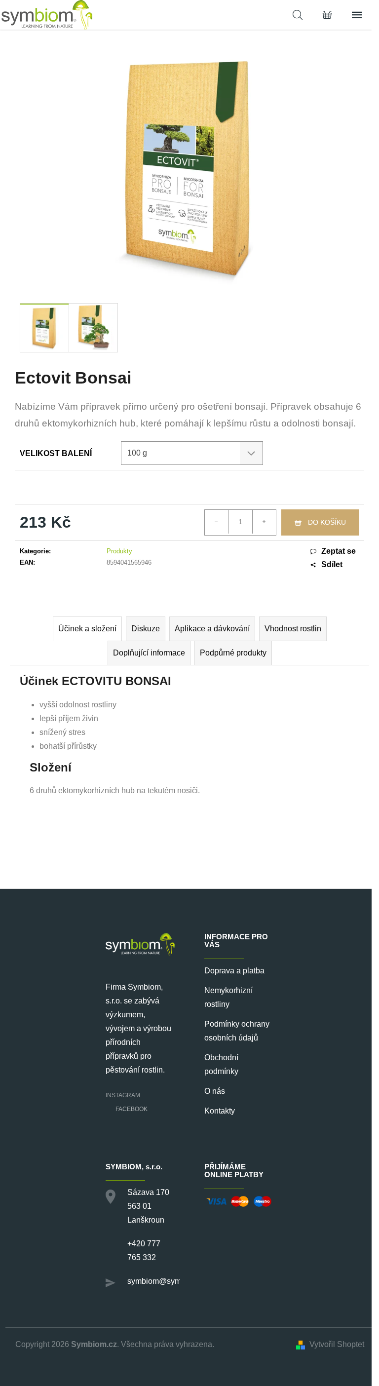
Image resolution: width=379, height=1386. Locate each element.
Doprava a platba (234, 970)
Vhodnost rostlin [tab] (293, 628)
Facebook (131, 1109)
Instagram (123, 1095)
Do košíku (327, 522)
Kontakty (219, 1111)
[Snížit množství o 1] (216, 522)
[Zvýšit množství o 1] (264, 522)
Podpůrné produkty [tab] (233, 653)
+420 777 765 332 (143, 1250)
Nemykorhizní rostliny (228, 997)
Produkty (119, 551)
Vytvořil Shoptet (336, 1344)
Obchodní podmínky (221, 1064)
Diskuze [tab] (145, 628)
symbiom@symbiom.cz (167, 1281)
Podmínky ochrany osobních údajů (236, 1031)
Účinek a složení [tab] (87, 628)
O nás (214, 1091)
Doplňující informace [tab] (149, 653)
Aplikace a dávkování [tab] (212, 628)
